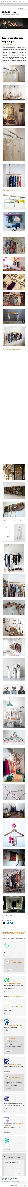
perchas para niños (15, 933)
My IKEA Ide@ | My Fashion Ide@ (15, 996)
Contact (14, 27)
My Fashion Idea (9, 12)
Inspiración (23, 931)
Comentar (19, 1173)
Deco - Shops (17, 931)
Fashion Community (6, 27)
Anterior (17, 32)
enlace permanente (21, 935)
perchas (8, 933)
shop (3, 935)
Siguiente (23, 32)
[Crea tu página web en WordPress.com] (14, 1)
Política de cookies (16, 1181)
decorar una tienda (21, 932)
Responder (7, 956)
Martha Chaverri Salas (8, 949)
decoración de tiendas (12, 932)
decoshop (4, 933)
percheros (21, 933)
